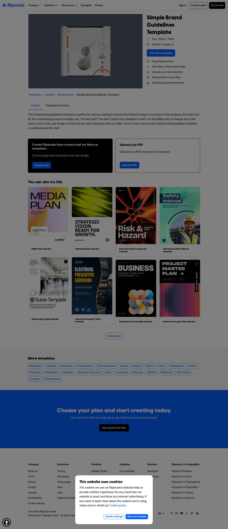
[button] (6, 522)
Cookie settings (114, 516)
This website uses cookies (100, 482)
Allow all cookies (136, 516)
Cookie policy (118, 505)
